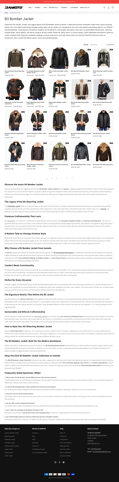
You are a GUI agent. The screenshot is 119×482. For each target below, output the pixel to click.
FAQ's (34, 439)
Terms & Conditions (66, 443)
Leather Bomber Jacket (12, 433)
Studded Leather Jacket (12, 446)
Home (6, 12)
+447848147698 (95, 449)
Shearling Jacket (10, 436)
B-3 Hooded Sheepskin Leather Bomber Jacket (36, 71)
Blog (33, 436)
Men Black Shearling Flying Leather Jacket (15, 165)
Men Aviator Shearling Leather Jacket (80, 103)
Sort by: (86, 44)
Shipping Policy (64, 446)
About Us (62, 433)
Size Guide (35, 443)
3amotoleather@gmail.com (102, 452)
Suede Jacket (9, 449)
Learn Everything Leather (39, 452)
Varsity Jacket (9, 452)
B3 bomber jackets (41, 316)
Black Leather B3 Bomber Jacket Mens (58, 71)
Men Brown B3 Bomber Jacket (57, 133)
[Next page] (72, 178)
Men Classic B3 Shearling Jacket (102, 102)
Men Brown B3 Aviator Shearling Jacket (58, 165)
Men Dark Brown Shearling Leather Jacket (81, 134)
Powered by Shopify (66, 477)
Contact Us (35, 446)
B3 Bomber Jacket (15, 12)
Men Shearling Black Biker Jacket (81, 164)
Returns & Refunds (65, 452)
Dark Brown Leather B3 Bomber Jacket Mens (14, 103)
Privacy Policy (64, 439)
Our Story (35, 433)
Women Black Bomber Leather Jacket (57, 103)
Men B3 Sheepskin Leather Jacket (37, 133)
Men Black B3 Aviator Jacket (101, 133)
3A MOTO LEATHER (56, 477)
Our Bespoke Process (38, 449)
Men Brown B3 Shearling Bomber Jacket (14, 134)
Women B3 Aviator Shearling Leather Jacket (35, 165)
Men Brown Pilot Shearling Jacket (103, 164)
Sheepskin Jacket (10, 439)
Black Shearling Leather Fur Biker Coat (103, 71)
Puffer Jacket (9, 456)
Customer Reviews (65, 456)
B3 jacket (11, 221)
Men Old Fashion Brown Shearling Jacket (14, 71)
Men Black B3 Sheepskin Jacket (80, 71)
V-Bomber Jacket (10, 443)
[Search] (104, 7)
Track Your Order (65, 449)
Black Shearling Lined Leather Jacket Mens (35, 103)
